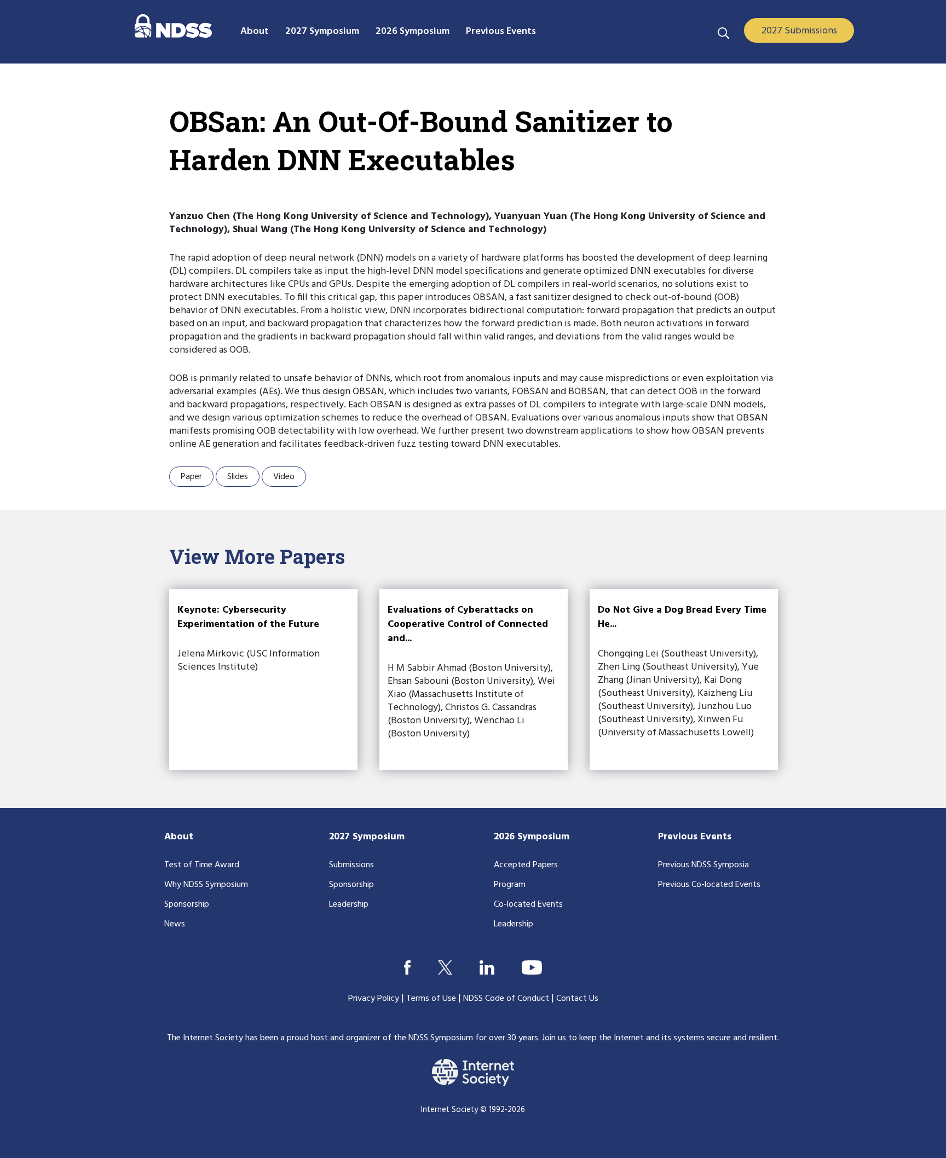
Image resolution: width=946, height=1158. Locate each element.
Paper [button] (191, 477)
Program (510, 885)
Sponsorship (186, 904)
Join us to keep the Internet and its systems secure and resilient (659, 1038)
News (174, 924)
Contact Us (577, 999)
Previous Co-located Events (709, 885)
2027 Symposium (367, 837)
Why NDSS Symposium (206, 885)
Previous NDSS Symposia (703, 865)
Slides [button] (237, 477)
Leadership (348, 904)
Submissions (351, 865)
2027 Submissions (799, 31)
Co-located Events (528, 904)
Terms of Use (431, 999)
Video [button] (284, 477)
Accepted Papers (526, 865)
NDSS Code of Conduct (506, 999)
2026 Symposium (531, 837)
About (178, 837)
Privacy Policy (373, 999)
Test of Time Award (201, 865)
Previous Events (694, 837)
